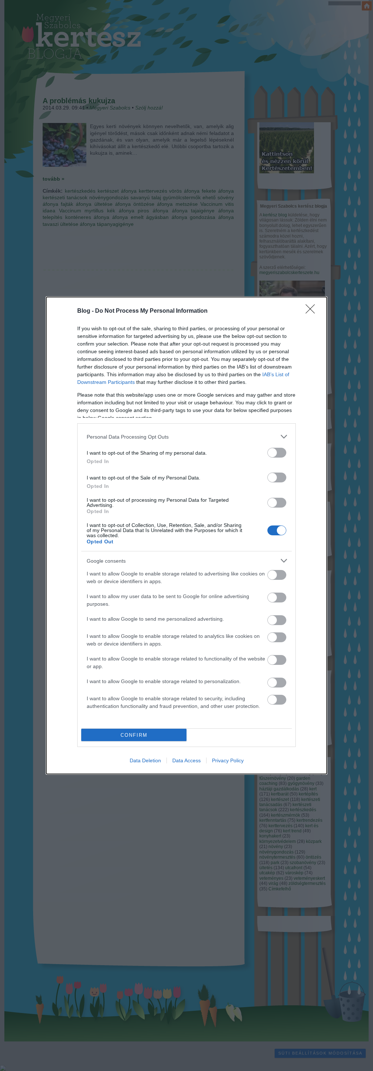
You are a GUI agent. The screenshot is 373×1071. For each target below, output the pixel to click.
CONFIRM (134, 735)
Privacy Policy (228, 760)
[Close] (312, 311)
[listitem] (186, 436)
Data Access (186, 760)
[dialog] (186, 535)
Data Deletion (145, 760)
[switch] (276, 453)
